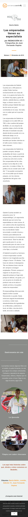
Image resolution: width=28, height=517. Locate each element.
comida (23, 480)
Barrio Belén (14, 480)
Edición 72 (7, 483)
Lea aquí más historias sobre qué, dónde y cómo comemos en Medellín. (14, 467)
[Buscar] (20, 5)
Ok (14, 513)
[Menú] (24, 5)
